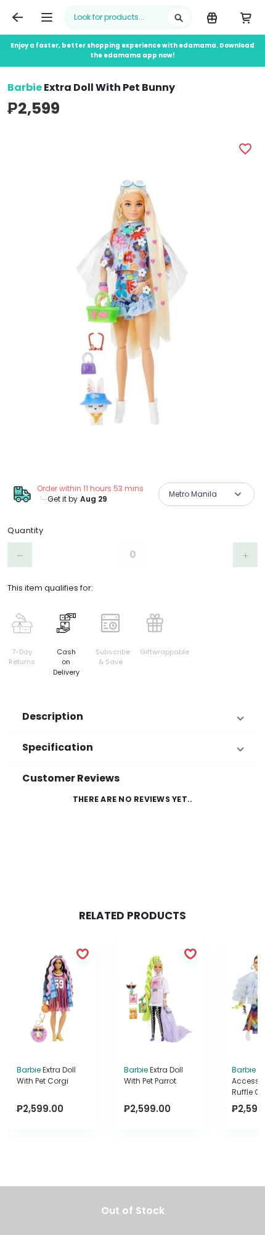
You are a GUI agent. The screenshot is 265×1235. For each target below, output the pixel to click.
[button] (132, 716)
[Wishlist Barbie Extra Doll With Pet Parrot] (190, 953)
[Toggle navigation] (47, 17)
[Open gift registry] (211, 17)
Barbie (24, 87)
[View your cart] (245, 17)
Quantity (25, 530)
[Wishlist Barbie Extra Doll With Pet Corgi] (82, 953)
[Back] (17, 17)
